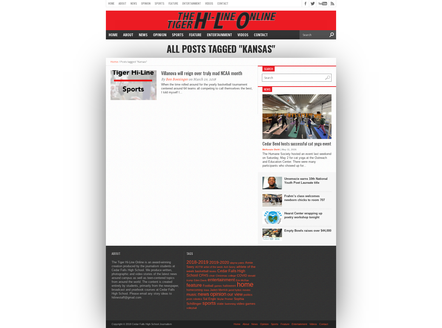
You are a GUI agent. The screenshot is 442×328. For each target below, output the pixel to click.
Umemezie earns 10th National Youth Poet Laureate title (306, 180)
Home (111, 3)
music (191, 294)
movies (246, 290)
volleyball (191, 308)
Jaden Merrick (219, 290)
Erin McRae (242, 280)
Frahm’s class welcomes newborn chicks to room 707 (304, 198)
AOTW (199, 267)
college (232, 275)
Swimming (230, 303)
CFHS (203, 275)
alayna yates (237, 262)
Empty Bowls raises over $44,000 (307, 230)
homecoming (194, 290)
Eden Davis (200, 280)
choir (212, 275)
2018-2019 (197, 262)
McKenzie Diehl (271, 149)
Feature (173, 3)
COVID (242, 275)
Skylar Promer (225, 299)
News (134, 3)
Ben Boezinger (177, 79)
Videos (209, 3)
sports (209, 303)
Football (208, 285)
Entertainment (191, 3)
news (203, 294)
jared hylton (235, 290)
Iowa (206, 290)
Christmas (221, 275)
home (245, 284)
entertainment (221, 279)
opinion (218, 294)
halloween (229, 285)
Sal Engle (209, 299)
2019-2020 (219, 262)
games (218, 285)
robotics (197, 299)
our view (235, 294)
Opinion (146, 3)
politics (248, 294)
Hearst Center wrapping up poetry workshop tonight (303, 215)
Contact (222, 3)
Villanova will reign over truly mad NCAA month (201, 73)
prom (189, 299)
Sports (159, 3)
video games (246, 303)
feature (194, 285)
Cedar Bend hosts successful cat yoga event (296, 143)
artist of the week (213, 267)
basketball (202, 271)
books (212, 271)
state (220, 303)
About (122, 3)
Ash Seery (230, 267)
